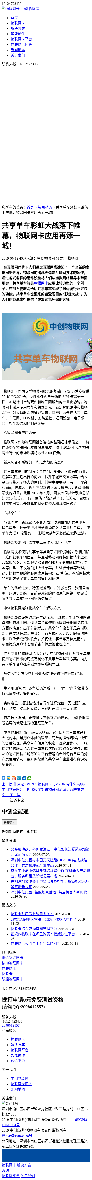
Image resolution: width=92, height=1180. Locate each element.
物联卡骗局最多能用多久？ (32, 914)
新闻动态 (18, 50)
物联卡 (7, 974)
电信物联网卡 (12, 958)
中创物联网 (20, 1079)
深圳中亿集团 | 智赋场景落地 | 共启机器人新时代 (49, 892)
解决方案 (18, 28)
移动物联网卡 (12, 963)
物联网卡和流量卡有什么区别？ (36, 943)
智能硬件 (18, 34)
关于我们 (18, 55)
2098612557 (11, 1025)
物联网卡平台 (21, 39)
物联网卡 (18, 23)
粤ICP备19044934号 (17, 1136)
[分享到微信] (29, 778)
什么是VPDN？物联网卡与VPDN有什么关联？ (44, 784)
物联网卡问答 (21, 44)
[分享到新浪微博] (14, 778)
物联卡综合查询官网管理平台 (34, 929)
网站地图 (18, 1089)
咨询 (5, 1170)
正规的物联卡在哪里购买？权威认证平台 (43, 934)
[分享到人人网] (24, 778)
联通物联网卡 (12, 979)
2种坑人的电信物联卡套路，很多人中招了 (44, 919)
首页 (14, 18)
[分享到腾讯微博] (19, 778)
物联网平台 (20, 1050)
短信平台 (18, 1061)
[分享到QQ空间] (9, 778)
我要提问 (9, 822)
